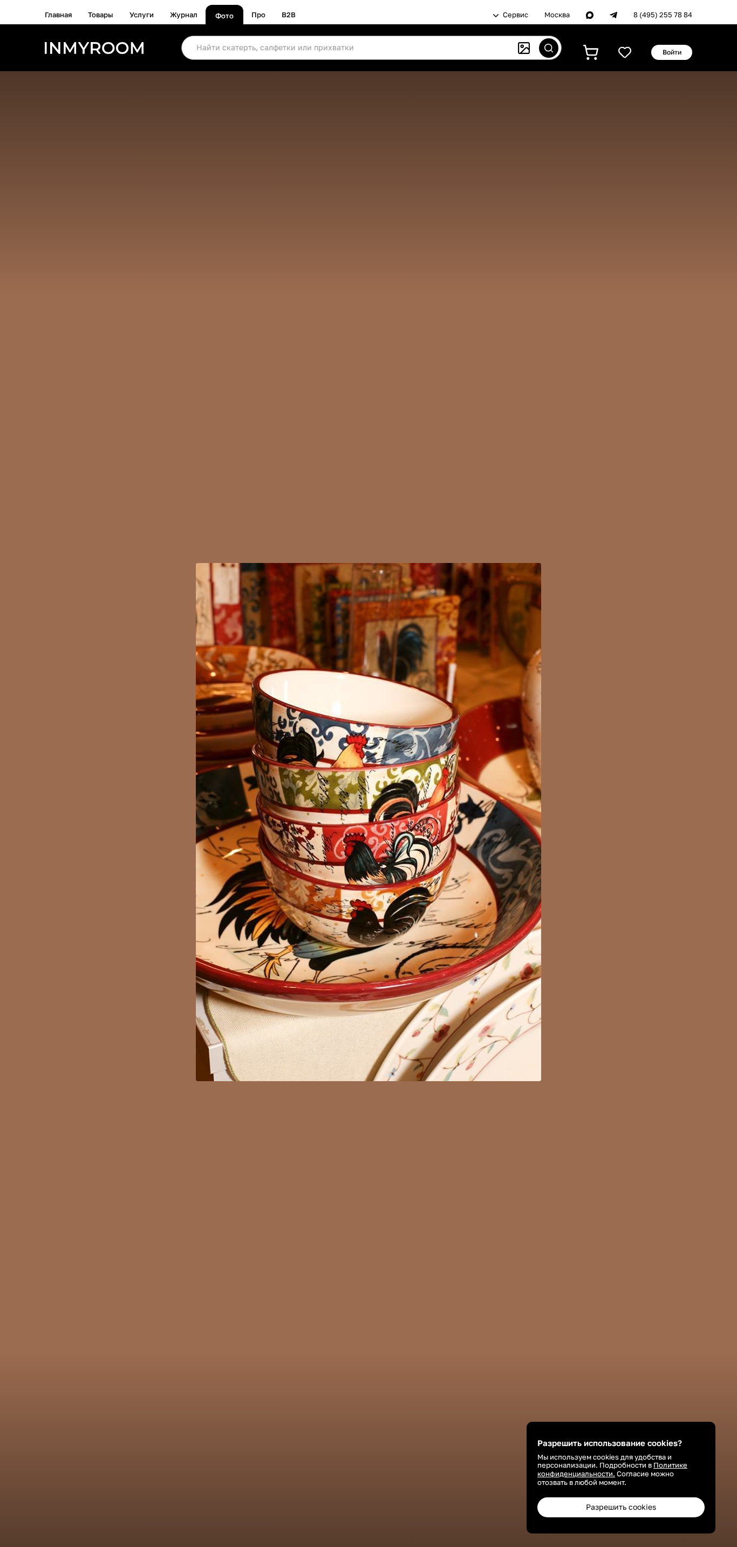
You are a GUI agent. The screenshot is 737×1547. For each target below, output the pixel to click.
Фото (224, 15)
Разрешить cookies (621, 1506)
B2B (289, 14)
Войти (672, 52)
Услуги (141, 14)
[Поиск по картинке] (524, 48)
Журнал (183, 14)
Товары (100, 14)
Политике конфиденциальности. (612, 1469)
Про (258, 14)
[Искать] (548, 48)
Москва (557, 15)
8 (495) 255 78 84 (662, 15)
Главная (58, 14)
